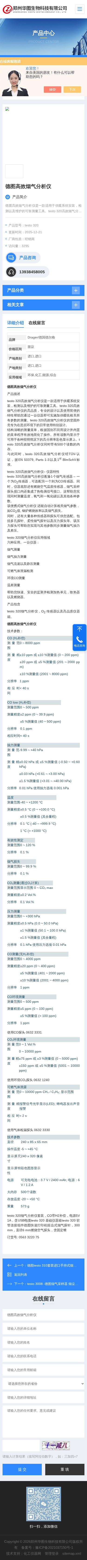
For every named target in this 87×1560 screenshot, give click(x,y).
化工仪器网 (32, 1553)
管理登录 (52, 1553)
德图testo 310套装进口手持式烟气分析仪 (56, 1265)
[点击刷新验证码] (56, 1445)
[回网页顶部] (79, 629)
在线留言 (37, 323)
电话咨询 (79, 645)
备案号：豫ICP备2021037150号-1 (47, 1547)
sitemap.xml (71, 1553)
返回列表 (20, 1274)
